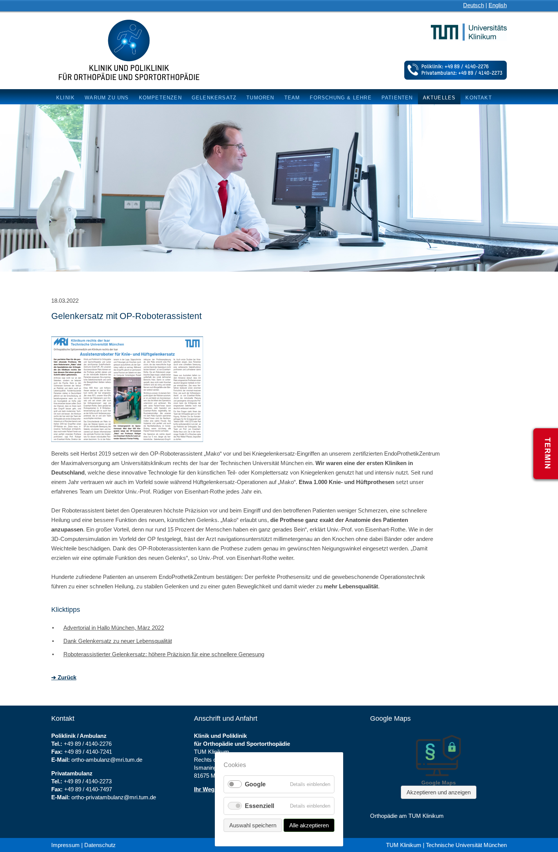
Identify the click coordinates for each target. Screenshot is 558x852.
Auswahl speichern (252, 825)
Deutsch (473, 5)
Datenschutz (100, 845)
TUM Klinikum (403, 845)
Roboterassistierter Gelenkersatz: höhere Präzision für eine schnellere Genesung (163, 654)
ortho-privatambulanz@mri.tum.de (113, 797)
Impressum (65, 845)
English (498, 5)
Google (255, 784)
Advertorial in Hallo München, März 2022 (113, 627)
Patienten (397, 98)
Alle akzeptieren (309, 825)
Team (292, 98)
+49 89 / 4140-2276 (88, 743)
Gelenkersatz (214, 98)
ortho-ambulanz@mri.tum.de (106, 759)
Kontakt (478, 98)
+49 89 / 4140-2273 (88, 781)
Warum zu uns (107, 98)
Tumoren (260, 98)
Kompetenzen (160, 98)
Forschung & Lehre (340, 98)
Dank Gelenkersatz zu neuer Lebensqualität (117, 641)
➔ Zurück (63, 677)
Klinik (65, 98)
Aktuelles (439, 98)
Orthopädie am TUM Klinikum (407, 816)
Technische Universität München (466, 845)
